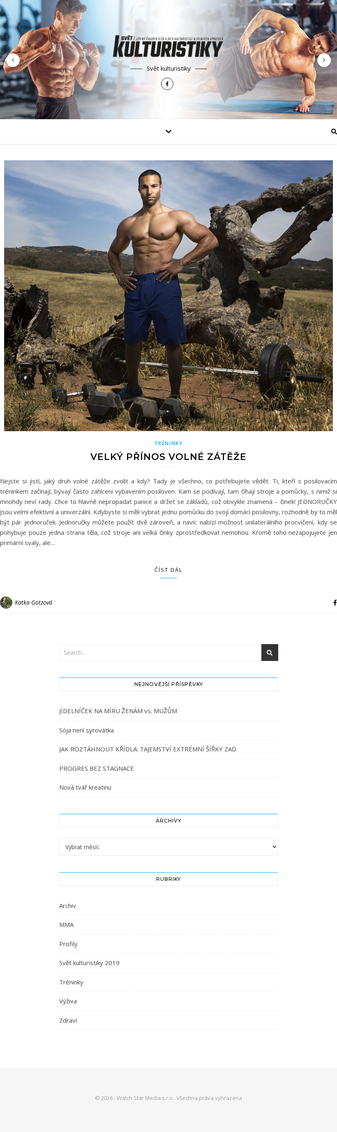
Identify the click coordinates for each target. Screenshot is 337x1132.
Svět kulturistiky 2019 (89, 963)
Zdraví (68, 1020)
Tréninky (168, 443)
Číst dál (168, 569)
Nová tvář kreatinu (85, 787)
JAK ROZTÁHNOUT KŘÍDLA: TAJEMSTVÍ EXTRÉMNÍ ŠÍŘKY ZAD (147, 749)
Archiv (67, 905)
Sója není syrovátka (86, 730)
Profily (68, 944)
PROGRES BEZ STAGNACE (96, 768)
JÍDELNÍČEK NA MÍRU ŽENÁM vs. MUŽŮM (118, 711)
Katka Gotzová (33, 602)
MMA (66, 924)
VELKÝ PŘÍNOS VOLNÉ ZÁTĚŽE (168, 456)
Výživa (68, 1001)
